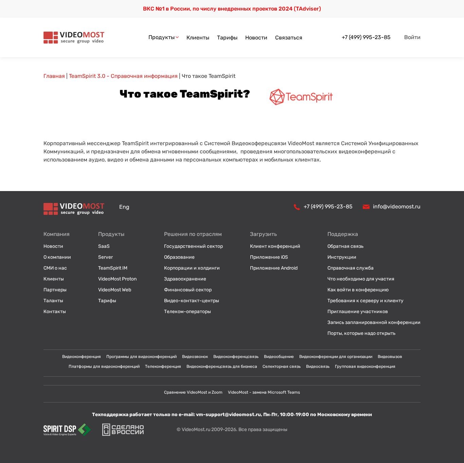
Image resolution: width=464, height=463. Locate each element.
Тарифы (227, 37)
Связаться (288, 37)
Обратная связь (345, 246)
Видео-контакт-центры (191, 301)
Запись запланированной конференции (374, 322)
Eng (124, 207)
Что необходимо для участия (360, 279)
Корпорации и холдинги (192, 268)
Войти (412, 37)
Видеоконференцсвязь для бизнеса (221, 366)
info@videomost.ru (397, 206)
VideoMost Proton (117, 279)
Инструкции (341, 257)
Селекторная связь (282, 366)
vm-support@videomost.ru (228, 414)
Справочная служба (350, 268)
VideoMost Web (114, 290)
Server (105, 257)
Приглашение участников (357, 311)
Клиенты (197, 37)
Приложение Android (274, 268)
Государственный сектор (193, 246)
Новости (256, 37)
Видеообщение (279, 356)
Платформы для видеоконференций (104, 366)
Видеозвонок (195, 356)
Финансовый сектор (188, 290)
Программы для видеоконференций (141, 356)
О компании (57, 257)
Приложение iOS (269, 257)
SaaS (104, 246)
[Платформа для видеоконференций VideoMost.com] (73, 38)
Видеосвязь (317, 366)
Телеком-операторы (187, 311)
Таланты (53, 301)
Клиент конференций (275, 246)
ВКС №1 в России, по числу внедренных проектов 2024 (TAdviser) (232, 8)
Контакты (54, 311)
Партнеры (55, 290)
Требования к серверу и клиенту (365, 301)
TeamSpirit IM (112, 268)
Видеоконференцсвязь (235, 356)
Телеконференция (163, 366)
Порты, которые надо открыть (361, 333)
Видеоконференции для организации (335, 356)
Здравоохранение (185, 279)
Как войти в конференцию (358, 290)
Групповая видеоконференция (365, 366)
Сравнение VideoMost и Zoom (193, 392)
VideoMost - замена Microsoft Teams (264, 392)
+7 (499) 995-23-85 (366, 37)
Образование (179, 257)
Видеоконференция (81, 356)
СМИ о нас (55, 268)
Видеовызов (390, 356)
